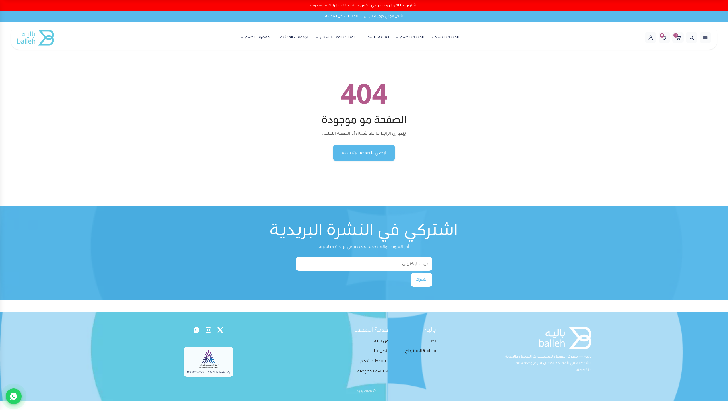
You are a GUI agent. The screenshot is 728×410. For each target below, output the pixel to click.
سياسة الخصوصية (372, 371)
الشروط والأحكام (374, 361)
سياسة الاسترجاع (420, 351)
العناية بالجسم (412, 37)
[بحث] (691, 37)
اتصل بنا (381, 351)
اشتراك (421, 280)
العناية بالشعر (377, 37)
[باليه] (35, 38)
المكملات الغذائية (294, 37)
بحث (432, 341)
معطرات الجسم (257, 37)
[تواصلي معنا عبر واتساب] (14, 396)
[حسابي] (650, 37)
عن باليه (381, 341)
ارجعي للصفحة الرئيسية (364, 152)
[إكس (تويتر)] (220, 330)
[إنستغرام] (208, 330)
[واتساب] (196, 330)
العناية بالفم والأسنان (337, 37)
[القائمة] (705, 37)
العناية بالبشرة (447, 37)
